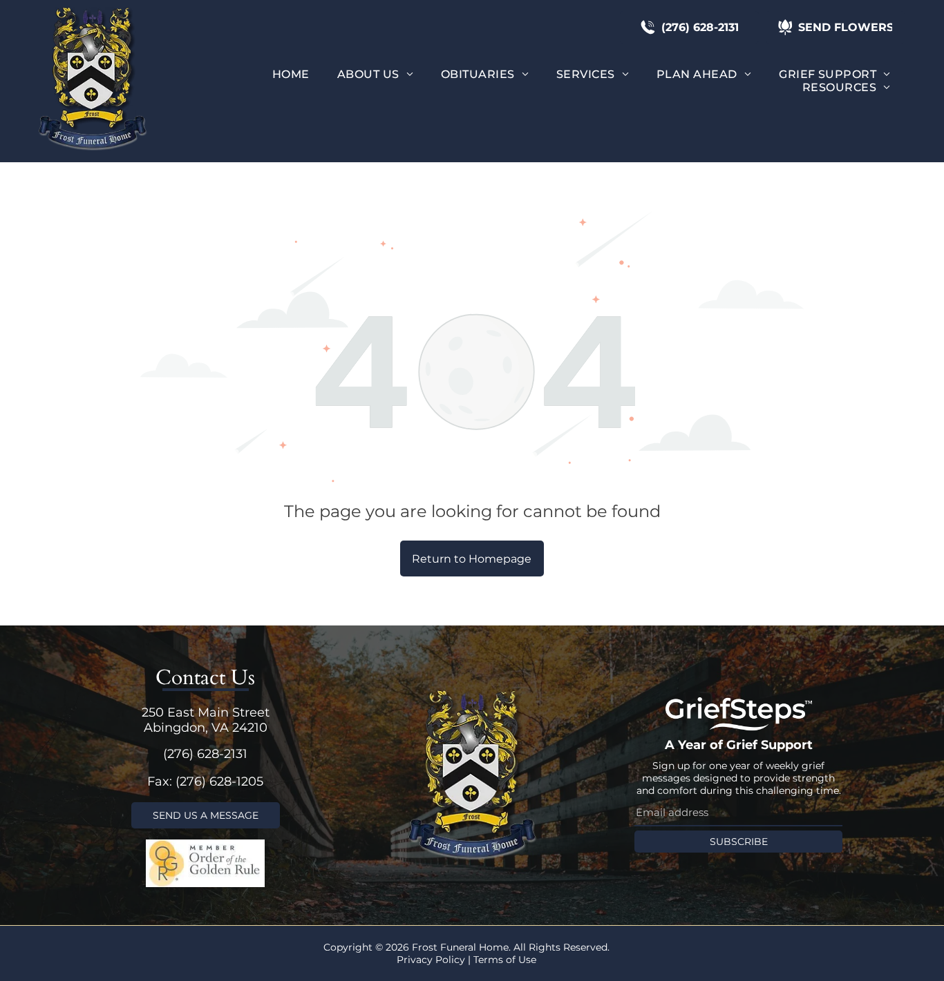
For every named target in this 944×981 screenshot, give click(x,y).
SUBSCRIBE (739, 841)
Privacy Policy (431, 959)
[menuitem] (290, 74)
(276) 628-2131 (205, 753)
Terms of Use (504, 959)
